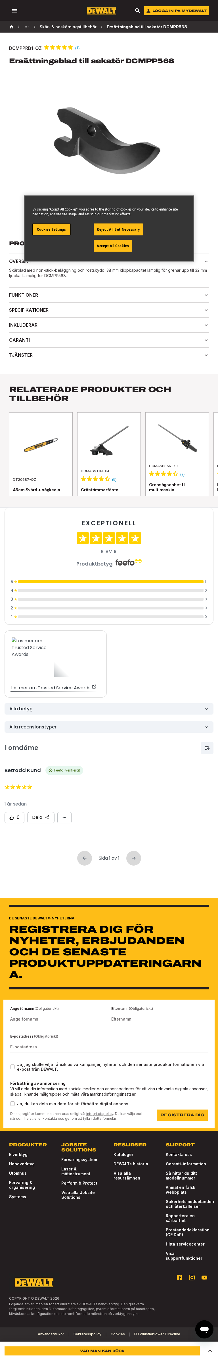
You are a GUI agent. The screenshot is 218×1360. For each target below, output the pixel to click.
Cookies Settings (51, 229)
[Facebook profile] (179, 1277)
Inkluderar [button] (23, 325)
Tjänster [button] (21, 355)
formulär (109, 1118)
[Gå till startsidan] (101, 11)
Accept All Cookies (113, 246)
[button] (210, 1351)
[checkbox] (12, 1066)
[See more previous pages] (27, 27)
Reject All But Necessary (118, 229)
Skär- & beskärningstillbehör (68, 26)
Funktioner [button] (23, 295)
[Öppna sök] (137, 10)
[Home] (11, 27)
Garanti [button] (19, 340)
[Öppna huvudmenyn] (14, 10)
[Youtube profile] (204, 1277)
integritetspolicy (99, 1114)
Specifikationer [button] (29, 310)
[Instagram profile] (191, 1277)
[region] (109, 459)
